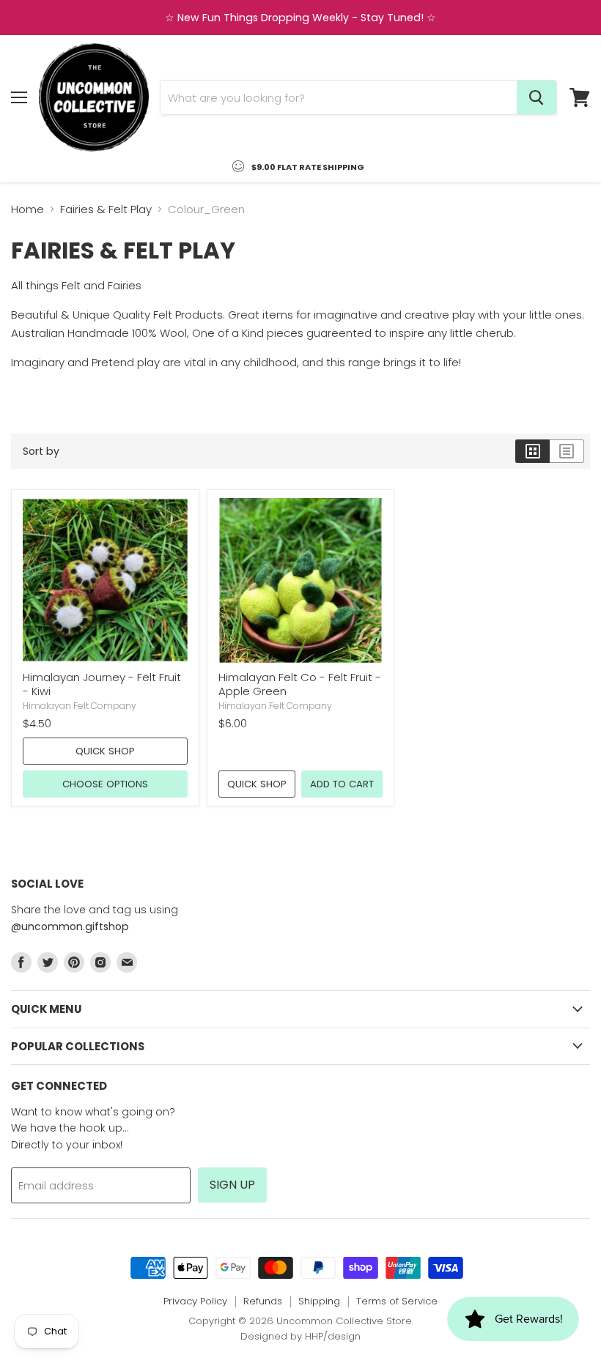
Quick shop (105, 751)
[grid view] (532, 451)
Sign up (232, 1184)
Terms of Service (397, 1301)
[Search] (536, 97)
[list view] (567, 451)
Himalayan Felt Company (79, 705)
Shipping (319, 1301)
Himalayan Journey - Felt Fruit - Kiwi (102, 684)
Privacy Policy (195, 1301)
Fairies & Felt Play (106, 209)
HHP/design (333, 1336)
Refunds (262, 1301)
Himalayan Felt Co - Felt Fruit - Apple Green (299, 684)
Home (27, 209)
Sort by (41, 451)
